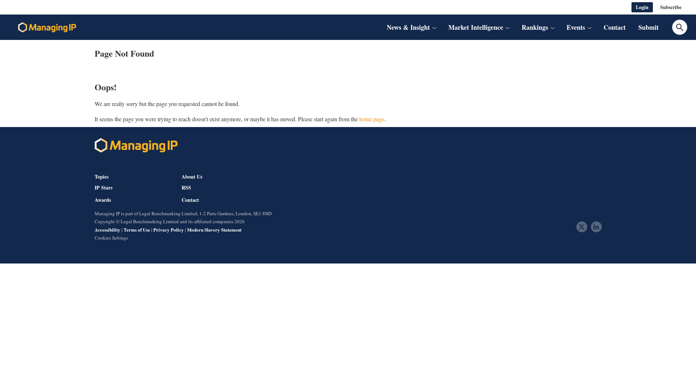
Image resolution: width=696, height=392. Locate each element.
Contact (615, 27)
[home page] (47, 27)
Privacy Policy (168, 229)
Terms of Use (137, 229)
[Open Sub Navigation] (434, 27)
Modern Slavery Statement (214, 229)
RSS (186, 187)
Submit (648, 27)
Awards (103, 200)
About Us (192, 176)
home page (371, 119)
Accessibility (107, 229)
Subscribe (671, 7)
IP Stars (103, 187)
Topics (101, 176)
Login (642, 7)
